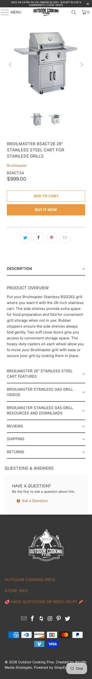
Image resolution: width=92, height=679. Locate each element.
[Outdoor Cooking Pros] (46, 12)
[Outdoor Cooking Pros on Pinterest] (59, 619)
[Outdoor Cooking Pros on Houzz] (41, 619)
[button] (46, 269)
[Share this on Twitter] (25, 237)
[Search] (74, 12)
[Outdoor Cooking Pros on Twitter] (67, 619)
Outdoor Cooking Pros (36, 662)
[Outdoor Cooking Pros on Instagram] (50, 619)
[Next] (81, 64)
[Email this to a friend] (65, 237)
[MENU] (2, 12)
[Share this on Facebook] (38, 237)
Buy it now (46, 209)
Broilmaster (17, 165)
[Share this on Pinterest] (52, 237)
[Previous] (10, 64)
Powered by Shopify (50, 667)
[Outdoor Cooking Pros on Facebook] (32, 619)
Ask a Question (34, 500)
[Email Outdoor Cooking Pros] (23, 619)
